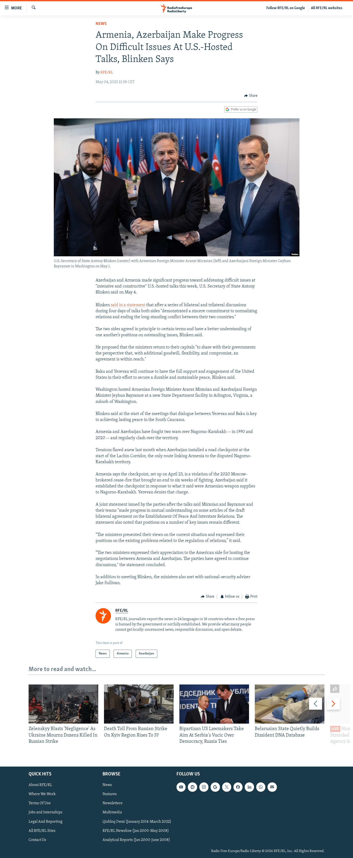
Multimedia (112, 813)
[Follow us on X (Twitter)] (226, 787)
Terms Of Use (40, 803)
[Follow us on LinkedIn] (249, 787)
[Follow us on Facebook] (238, 787)
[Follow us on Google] (215, 787)
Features (110, 794)
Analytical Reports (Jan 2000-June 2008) (136, 840)
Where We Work (42, 794)
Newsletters (112, 803)
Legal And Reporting (45, 822)
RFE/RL (106, 72)
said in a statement (128, 305)
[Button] (250, 96)
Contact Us (37, 840)
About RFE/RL (40, 785)
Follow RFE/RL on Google (285, 8)
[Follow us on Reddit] (192, 787)
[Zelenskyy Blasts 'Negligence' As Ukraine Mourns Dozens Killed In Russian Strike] (63, 704)
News (101, 24)
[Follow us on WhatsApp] (260, 787)
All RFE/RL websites (326, 8)
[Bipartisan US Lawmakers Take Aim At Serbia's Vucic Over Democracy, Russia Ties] (214, 704)
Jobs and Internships (45, 813)
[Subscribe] (272, 787)
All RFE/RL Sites (42, 831)
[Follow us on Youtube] (181, 787)
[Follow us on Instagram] (203, 787)
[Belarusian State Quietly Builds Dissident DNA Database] (289, 704)
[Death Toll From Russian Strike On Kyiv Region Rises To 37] (139, 704)
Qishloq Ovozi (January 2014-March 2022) (137, 822)
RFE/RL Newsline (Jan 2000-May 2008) (136, 831)
